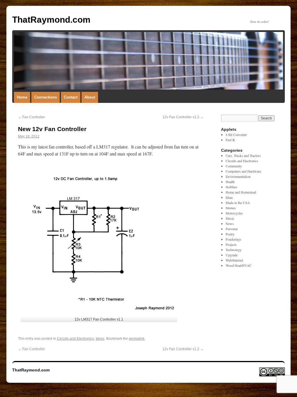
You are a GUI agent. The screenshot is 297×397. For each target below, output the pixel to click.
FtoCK (230, 139)
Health (230, 181)
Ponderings (233, 239)
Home (22, 97)
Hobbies (231, 187)
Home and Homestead (241, 192)
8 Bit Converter (236, 134)
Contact (70, 97)
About (89, 97)
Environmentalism (238, 176)
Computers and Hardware (243, 171)
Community (234, 166)
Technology (234, 249)
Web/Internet (234, 260)
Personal (232, 228)
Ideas (100, 339)
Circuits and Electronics (75, 339)
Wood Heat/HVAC (238, 265)
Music (230, 218)
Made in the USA (238, 202)
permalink (136, 339)
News (230, 223)
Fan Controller (31, 117)
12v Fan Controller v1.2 (183, 117)
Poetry (230, 234)
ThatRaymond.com (51, 19)
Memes (231, 207)
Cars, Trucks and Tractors (243, 155)
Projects (231, 244)
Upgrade (232, 255)
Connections (45, 97)
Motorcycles (234, 213)
